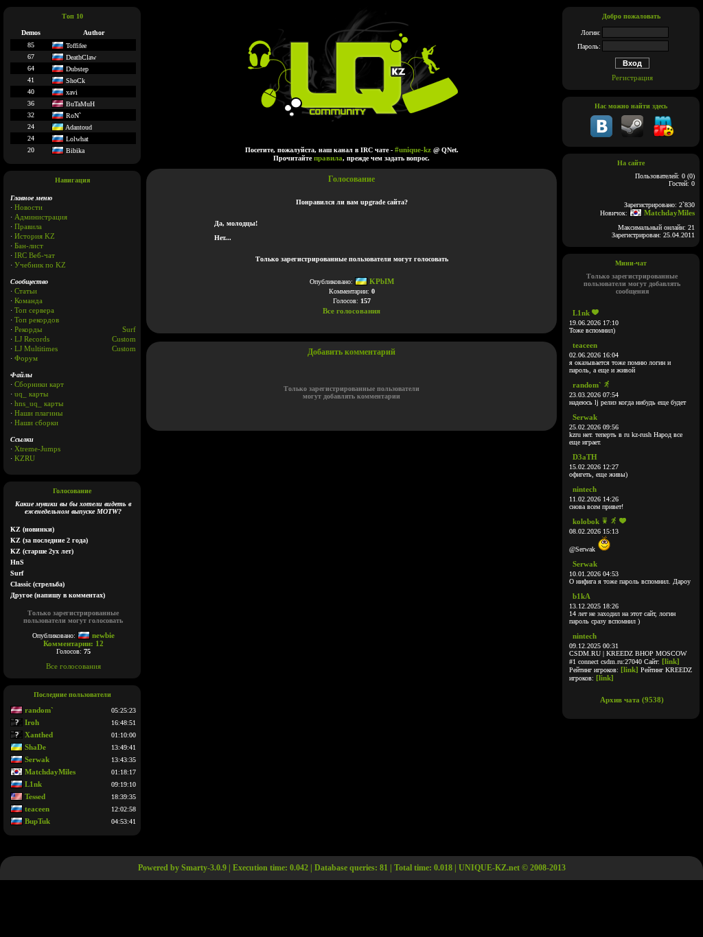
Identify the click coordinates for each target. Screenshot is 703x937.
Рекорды (28, 329)
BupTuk (36, 821)
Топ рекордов (36, 320)
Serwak (36, 759)
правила (328, 158)
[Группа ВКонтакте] (601, 134)
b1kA (581, 596)
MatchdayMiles (49, 772)
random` (38, 710)
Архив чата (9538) (632, 700)
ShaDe (34, 747)
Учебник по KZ (40, 265)
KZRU (24, 458)
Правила (28, 226)
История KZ (34, 236)
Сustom (124, 348)
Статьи (25, 291)
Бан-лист (28, 245)
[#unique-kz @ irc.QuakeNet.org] (663, 134)
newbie (102, 635)
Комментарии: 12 (73, 643)
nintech (585, 489)
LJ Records (31, 339)
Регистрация (632, 77)
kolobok (586, 521)
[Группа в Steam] (632, 134)
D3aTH (585, 457)
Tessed (34, 796)
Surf (129, 329)
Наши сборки (36, 422)
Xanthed (38, 735)
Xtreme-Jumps (37, 448)
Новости (28, 207)
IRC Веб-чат (34, 255)
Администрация (40, 217)
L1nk (32, 784)
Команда (28, 300)
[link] (671, 661)
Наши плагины (38, 413)
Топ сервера (34, 310)
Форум (26, 358)
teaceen (36, 809)
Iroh (31, 722)
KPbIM (380, 281)
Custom (124, 339)
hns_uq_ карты (38, 403)
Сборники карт (39, 384)
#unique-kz (413, 149)
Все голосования (73, 666)
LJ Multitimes (36, 348)
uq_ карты (31, 394)
